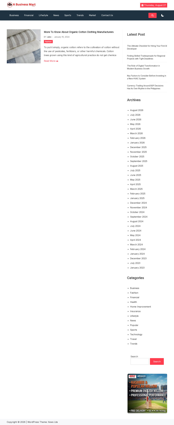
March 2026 (136, 133)
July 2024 (135, 226)
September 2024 (138, 216)
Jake (49, 37)
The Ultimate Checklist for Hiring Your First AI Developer (147, 47)
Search (134, 356)
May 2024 (135, 235)
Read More (50, 61)
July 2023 (135, 263)
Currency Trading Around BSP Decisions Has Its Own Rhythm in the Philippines (145, 87)
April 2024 (135, 240)
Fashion (48, 41)
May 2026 (135, 124)
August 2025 (136, 165)
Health (133, 302)
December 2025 (138, 147)
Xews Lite (53, 422)
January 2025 (137, 198)
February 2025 (137, 193)
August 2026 (136, 110)
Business (14, 15)
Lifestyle (43, 15)
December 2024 (138, 202)
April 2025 (135, 184)
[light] (162, 15)
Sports (67, 15)
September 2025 (138, 161)
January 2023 (137, 267)
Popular (134, 325)
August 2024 (136, 221)
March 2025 (136, 189)
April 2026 (135, 128)
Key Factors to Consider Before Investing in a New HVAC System (146, 77)
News (56, 15)
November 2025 (138, 152)
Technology (136, 334)
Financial (28, 15)
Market (92, 15)
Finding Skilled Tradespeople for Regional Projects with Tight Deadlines (146, 57)
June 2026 (135, 119)
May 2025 (135, 179)
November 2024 (138, 207)
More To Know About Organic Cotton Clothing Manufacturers (79, 32)
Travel (133, 339)
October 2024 (137, 212)
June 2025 (135, 175)
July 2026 (135, 114)
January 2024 (137, 253)
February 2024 (138, 249)
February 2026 (137, 138)
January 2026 (137, 142)
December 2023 (138, 258)
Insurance (135, 311)
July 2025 (135, 170)
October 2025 (137, 156)
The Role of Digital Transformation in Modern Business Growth (143, 67)
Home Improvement (140, 306)
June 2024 (135, 230)
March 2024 (136, 244)
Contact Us (107, 15)
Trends (80, 15)
